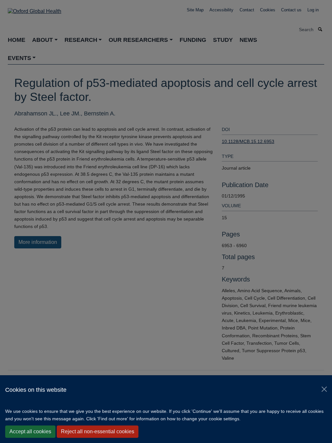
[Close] (324, 389)
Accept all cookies (30, 431)
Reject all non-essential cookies (97, 431)
